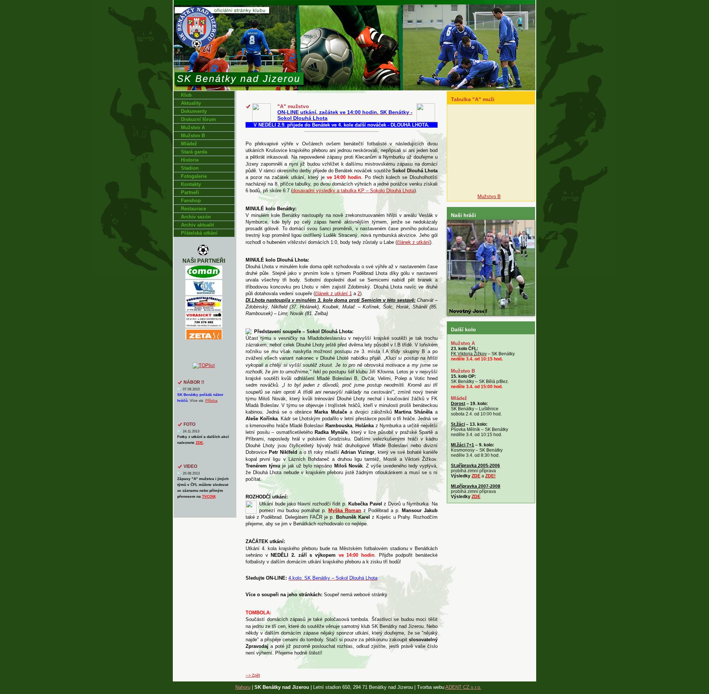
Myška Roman (344, 510)
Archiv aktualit (197, 225)
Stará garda (194, 152)
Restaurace (193, 208)
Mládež (189, 143)
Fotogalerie (194, 176)
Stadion (190, 168)
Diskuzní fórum (198, 119)
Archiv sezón (196, 217)
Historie (190, 160)
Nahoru (242, 687)
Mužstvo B (193, 135)
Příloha (211, 400)
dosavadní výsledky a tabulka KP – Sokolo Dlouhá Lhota (353, 190)
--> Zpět (253, 675)
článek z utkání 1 (333, 293)
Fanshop (191, 200)
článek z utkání (413, 242)
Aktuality (191, 103)
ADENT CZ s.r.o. (463, 687)
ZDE (476, 476)
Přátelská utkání (199, 233)
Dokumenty (194, 111)
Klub (186, 95)
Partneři (190, 192)
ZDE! (490, 476)
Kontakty (191, 184)
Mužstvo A (193, 127)
